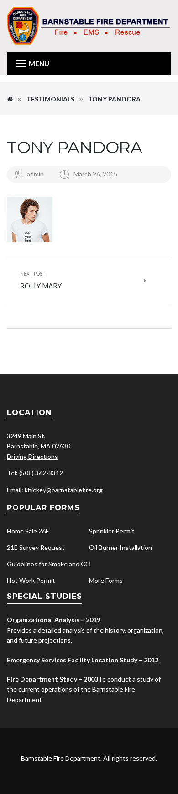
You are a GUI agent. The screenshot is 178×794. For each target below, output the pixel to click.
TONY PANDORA (74, 147)
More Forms (106, 580)
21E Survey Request (36, 547)
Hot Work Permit (31, 580)
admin (35, 174)
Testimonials (50, 99)
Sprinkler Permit (112, 531)
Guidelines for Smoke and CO (49, 564)
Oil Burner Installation (120, 547)
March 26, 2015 (95, 174)
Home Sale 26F (28, 531)
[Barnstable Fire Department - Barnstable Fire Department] (89, 25)
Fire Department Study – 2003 (52, 679)
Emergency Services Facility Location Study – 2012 (82, 660)
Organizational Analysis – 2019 (53, 619)
